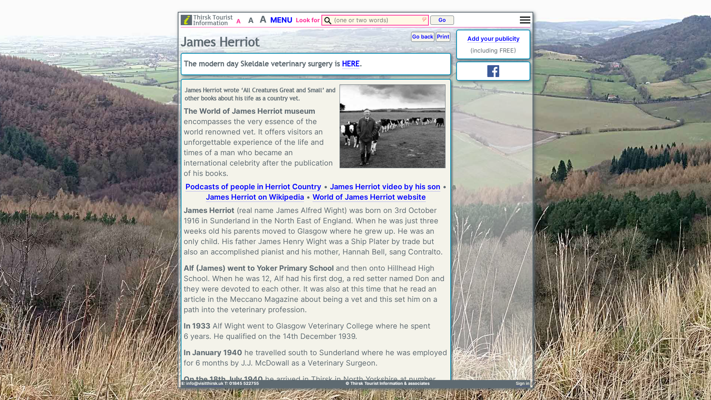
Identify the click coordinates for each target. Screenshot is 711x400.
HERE (351, 64)
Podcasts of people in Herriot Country (253, 186)
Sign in (523, 383)
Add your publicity (493, 38)
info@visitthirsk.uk (204, 383)
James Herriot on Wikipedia (255, 197)
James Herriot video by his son (385, 186)
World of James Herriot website (369, 197)
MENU (281, 20)
